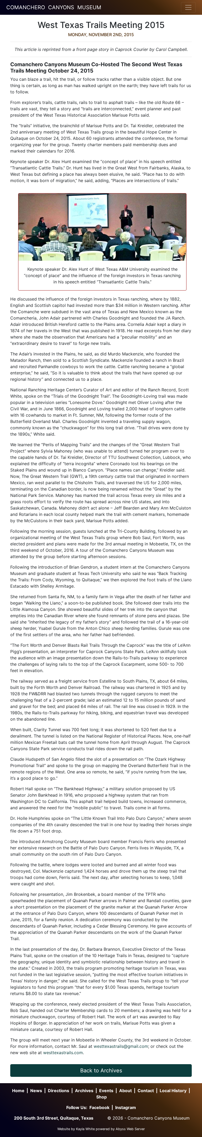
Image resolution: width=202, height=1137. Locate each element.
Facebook (99, 1107)
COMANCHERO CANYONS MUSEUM (53, 7)
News (36, 1090)
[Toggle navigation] (188, 7)
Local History (173, 1090)
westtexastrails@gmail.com (121, 1046)
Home (18, 1090)
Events (106, 1090)
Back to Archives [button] (101, 1070)
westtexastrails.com (63, 1052)
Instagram (125, 1107)
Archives (84, 1090)
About (125, 1090)
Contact (146, 1090)
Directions (58, 1090)
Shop (101, 1097)
